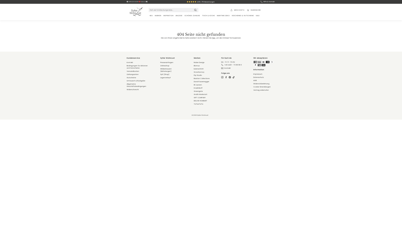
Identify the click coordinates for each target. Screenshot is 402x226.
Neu (151, 16)
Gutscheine (131, 77)
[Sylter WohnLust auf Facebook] (226, 77)
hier (213, 38)
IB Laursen (198, 85)
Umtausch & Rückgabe (136, 81)
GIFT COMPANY (200, 97)
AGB (255, 80)
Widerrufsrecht (133, 89)
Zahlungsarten (133, 74)
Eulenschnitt (199, 69)
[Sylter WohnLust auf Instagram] (222, 77)
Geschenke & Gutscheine (243, 16)
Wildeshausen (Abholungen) (166, 70)
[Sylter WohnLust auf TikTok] (234, 77)
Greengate (198, 91)
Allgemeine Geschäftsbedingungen (136, 85)
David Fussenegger (201, 81)
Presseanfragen (166, 62)
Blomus (197, 66)
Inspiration (168, 16)
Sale (258, 16)
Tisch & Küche (208, 16)
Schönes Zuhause (192, 16)
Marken (158, 16)
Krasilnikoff (198, 88)
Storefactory (199, 72)
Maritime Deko (223, 16)
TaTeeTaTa (198, 104)
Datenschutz (258, 77)
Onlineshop (164, 66)
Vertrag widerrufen (261, 90)
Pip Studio (198, 75)
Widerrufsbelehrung (261, 84)
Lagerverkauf (165, 77)
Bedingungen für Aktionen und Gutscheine (137, 67)
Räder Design (199, 62)
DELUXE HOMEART (200, 101)
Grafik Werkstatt (200, 94)
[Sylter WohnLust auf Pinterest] (230, 77)
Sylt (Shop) (164, 74)
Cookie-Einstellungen (262, 87)
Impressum (257, 74)
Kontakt (130, 62)
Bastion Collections (202, 78)
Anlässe (179, 16)
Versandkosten (133, 71)
